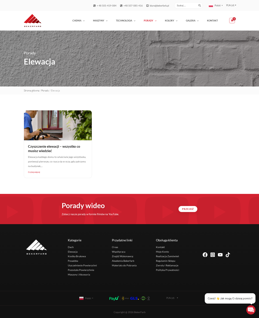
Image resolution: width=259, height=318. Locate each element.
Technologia (124, 20)
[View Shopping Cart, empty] (232, 20)
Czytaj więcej (34, 172)
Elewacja (73, 251)
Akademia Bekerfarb (123, 260)
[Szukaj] (199, 5)
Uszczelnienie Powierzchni (82, 265)
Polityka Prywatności (167, 269)
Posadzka (73, 260)
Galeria (190, 20)
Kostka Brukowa (77, 256)
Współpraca (118, 251)
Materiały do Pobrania (124, 265)
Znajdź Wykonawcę (122, 256)
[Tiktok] (227, 254)
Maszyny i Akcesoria (79, 274)
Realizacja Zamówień (167, 256)
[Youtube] (220, 254)
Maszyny (98, 20)
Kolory (169, 20)
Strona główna (31, 90)
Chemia (76, 20)
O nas (115, 247)
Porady (148, 20)
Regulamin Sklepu (165, 260)
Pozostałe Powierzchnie (81, 269)
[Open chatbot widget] (250, 309)
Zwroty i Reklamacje (167, 265)
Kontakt (212, 20)
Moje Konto (162, 251)
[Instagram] (212, 254)
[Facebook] (205, 254)
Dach (71, 247)
